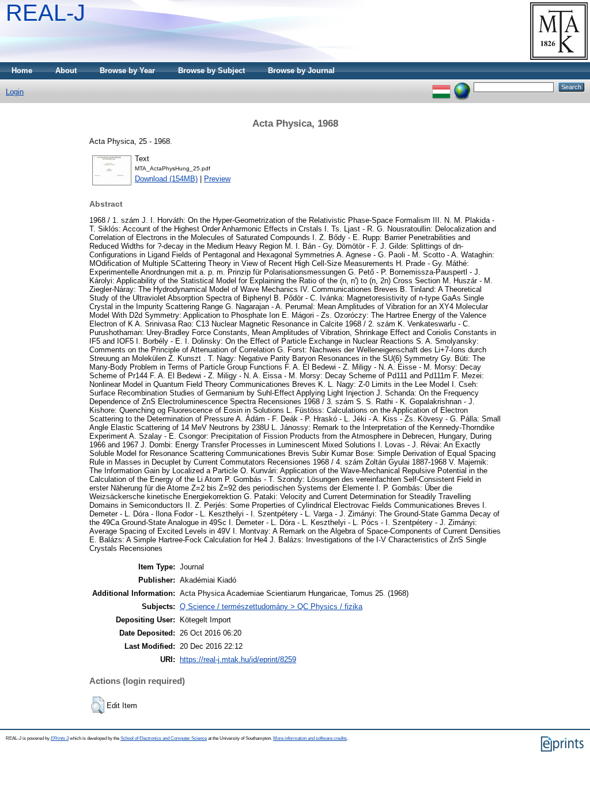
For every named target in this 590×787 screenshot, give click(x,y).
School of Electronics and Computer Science (163, 738)
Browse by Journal (301, 70)
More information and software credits (310, 738)
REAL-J (45, 12)
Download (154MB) (166, 178)
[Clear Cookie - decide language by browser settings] (462, 86)
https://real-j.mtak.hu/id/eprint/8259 (238, 659)
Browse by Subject (211, 70)
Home (22, 70)
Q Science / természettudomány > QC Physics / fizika (271, 606)
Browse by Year (127, 70)
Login (15, 92)
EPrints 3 (60, 738)
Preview (217, 178)
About (66, 70)
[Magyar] (441, 86)
